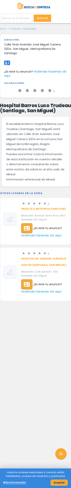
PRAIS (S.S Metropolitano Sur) (43, 209)
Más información (14, 482)
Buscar (42, 18)
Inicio (3, 29)
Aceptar (59, 482)
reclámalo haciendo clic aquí (41, 235)
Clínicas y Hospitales (23, 29)
